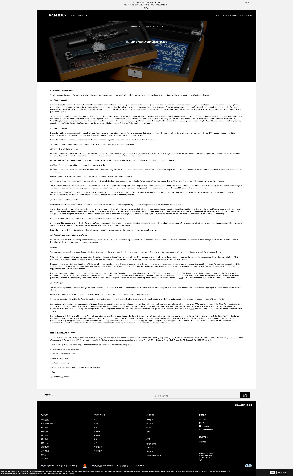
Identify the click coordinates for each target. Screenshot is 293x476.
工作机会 (149, 447)
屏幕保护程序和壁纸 (153, 455)
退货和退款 (45, 447)
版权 (148, 431)
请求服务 (44, 427)
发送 (245, 395)
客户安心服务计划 (47, 423)
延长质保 (44, 439)
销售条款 (149, 427)
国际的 (146, 8)
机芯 (95, 443)
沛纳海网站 (133, 27)
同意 (272, 472)
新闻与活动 (98, 447)
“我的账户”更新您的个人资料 (232, 15)
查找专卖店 (45, 419)
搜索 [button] (217, 15)
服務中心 (44, 443)
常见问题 (44, 458)
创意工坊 (97, 427)
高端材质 (97, 431)
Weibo (205, 419)
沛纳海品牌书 (151, 443)
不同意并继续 (282, 472)
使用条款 (149, 419)
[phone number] (225, 446)
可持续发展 (98, 451)
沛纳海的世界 (82, 15)
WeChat (206, 426)
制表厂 (96, 423)
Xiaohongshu (208, 430)
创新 (95, 439)
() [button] (243, 405)
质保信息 (44, 435)
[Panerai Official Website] (58, 15)
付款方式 (44, 454)
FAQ (196, 316)
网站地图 (149, 451)
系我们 (203, 441)
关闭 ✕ (248, 2)
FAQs (163, 192)
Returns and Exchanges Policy (151, 27)
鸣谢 (200, 460)
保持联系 (203, 414)
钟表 (73, 15)
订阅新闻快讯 (48, 394)
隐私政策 (149, 423)
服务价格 (44, 431)
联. (202, 441)
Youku (205, 423)
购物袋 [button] (249, 15)
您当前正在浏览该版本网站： (146, 2)
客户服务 (45, 414)
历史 (95, 419)
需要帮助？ (203, 436)
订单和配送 (45, 451)
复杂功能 (97, 435)
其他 (148, 438)
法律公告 (150, 414)
